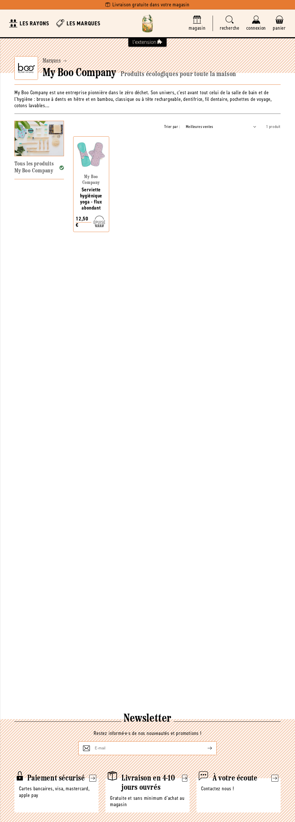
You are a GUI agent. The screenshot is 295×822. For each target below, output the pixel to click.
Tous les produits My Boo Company (34, 167)
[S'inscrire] (205, 748)
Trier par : (172, 126)
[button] (229, 23)
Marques (52, 60)
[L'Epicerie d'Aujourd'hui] (147, 23)
